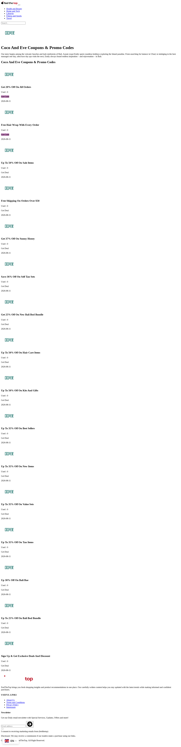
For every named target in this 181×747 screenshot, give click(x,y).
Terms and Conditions (15, 702)
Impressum (11, 707)
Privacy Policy (12, 705)
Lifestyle (10, 13)
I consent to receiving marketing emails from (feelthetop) (24, 731)
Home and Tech (13, 11)
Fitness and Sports (14, 16)
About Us (10, 700)
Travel (9, 18)
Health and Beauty (14, 9)
